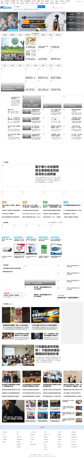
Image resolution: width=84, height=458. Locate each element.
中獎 (36, 35)
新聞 (18, 432)
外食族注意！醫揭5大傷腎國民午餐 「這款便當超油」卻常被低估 (51, 213)
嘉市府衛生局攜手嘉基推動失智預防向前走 (52, 210)
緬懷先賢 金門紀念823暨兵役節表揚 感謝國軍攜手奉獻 (52, 389)
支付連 (31, 437)
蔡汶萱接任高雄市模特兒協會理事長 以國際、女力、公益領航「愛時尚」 (31, 389)
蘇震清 (4, 35)
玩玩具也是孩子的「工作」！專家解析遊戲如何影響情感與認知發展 (52, 217)
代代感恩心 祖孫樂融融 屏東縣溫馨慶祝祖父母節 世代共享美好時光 (68, 420)
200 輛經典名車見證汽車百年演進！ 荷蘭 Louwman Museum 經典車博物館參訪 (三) (31, 210)
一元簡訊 (59, 432)
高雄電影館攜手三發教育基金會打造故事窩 (68, 401)
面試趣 (43, 35)
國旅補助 (12, 35)
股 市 (11, 1)
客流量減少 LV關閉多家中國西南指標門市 (11, 210)
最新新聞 (7, 1)
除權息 (21, 1)
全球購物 (5, 439)
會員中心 (46, 447)
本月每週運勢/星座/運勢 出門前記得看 (12, 268)
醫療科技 (46, 437)
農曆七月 (58, 35)
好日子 (52, 1)
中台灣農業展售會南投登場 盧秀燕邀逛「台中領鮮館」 (72, 396)
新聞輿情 (18, 447)
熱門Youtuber (47, 434)
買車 (43, 1)
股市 (18, 434)
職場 (58, 65)
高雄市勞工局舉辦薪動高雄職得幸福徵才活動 (52, 393)
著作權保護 (73, 444)
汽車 (28, 65)
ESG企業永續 (74, 447)
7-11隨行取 (12, 3)
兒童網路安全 (74, 437)
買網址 (46, 3)
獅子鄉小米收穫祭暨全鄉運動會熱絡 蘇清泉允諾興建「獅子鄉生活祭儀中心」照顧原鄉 (47, 170)
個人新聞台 (67, 1)
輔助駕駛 (28, 35)
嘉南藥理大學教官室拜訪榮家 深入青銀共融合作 (11, 389)
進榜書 (38, 1)
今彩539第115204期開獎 (8, 213)
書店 (18, 3)
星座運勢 (47, 1)
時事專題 (18, 442)
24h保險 (32, 3)
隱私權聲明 (73, 432)
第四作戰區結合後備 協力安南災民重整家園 (52, 396)
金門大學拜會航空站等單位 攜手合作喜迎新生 (31, 393)
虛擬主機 (59, 444)
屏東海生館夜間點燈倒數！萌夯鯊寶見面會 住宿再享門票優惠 (31, 396)
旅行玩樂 (33, 1)
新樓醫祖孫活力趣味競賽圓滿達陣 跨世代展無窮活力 (11, 393)
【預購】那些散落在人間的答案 (70, 217)
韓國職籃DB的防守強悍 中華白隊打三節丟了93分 (72, 389)
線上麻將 (62, 1)
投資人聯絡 (73, 442)
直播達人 (59, 434)
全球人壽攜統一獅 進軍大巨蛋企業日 (72, 393)
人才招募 (63, 3)
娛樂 (43, 65)
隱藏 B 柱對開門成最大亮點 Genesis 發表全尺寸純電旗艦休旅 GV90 (31, 217)
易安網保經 (32, 434)
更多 (2, 3)
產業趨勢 (46, 439)
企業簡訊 (59, 439)
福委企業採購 (33, 444)
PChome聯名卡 (33, 432)
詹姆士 (50, 35)
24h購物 (7, 3)
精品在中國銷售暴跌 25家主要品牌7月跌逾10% (11, 217)
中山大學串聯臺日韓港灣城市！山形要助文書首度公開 (72, 210)
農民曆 (26, 1)
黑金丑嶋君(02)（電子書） (69, 213)
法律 (51, 65)
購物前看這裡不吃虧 (7, 271)
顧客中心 (57, 3)
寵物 (12, 65)
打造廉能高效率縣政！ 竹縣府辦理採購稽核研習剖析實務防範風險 (47, 350)
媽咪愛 (4, 442)
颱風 (20, 35)
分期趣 (36, 3)
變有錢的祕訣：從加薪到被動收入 (68, 297)
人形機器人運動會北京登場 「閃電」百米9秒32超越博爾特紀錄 (68, 407)
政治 (5, 65)
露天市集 (22, 3)
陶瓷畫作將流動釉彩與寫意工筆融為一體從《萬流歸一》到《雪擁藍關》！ (11, 396)
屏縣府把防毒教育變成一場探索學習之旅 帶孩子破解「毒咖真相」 (68, 414)
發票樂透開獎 (19, 439)
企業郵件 (59, 447)
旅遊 (20, 65)
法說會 (56, 1)
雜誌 (45, 444)
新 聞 (17, 1)
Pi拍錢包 (42, 3)
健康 (36, 65)
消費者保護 (73, 434)
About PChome (74, 439)
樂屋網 (27, 3)
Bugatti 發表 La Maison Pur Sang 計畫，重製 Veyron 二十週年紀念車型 (32, 213)
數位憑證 (52, 3)
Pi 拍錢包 (32, 439)
